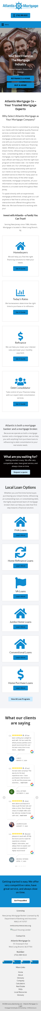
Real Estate (20, 986)
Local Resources (20, 992)
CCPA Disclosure (31, 1008)
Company (20, 980)
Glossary (20, 978)
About (20, 975)
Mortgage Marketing (10, 1008)
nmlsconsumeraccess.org (20, 925)
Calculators (20, 983)
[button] (20, 15)
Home (20, 972)
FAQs (20, 989)
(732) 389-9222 (20, 955)
